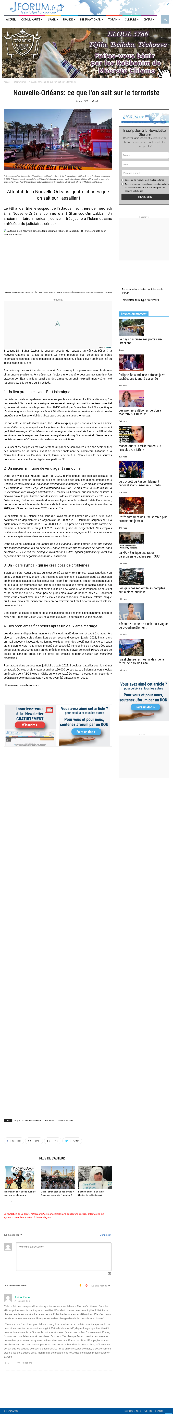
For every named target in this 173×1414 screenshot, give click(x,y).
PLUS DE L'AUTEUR (52, 1158)
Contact (159, 1410)
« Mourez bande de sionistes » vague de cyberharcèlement (143, 626)
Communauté (30, 19)
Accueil (11, 19)
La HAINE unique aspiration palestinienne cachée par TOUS (139, 554)
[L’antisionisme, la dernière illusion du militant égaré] (95, 1177)
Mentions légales (133, 1410)
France (67, 19)
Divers (148, 19)
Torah (112, 19)
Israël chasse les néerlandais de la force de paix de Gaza (141, 661)
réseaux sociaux (65, 1120)
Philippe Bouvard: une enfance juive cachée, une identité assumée (142, 377)
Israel (51, 19)
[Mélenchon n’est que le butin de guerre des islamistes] (20, 1177)
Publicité (148, 1410)
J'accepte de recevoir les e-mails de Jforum (144, 180)
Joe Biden (49, 1120)
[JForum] (86, 7)
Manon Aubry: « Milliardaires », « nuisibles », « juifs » (140, 448)
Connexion (105, 1234)
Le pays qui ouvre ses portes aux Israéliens (140, 341)
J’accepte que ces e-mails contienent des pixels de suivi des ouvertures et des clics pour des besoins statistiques (147, 187)
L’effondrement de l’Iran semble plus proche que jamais (143, 519)
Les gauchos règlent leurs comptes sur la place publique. (142, 590)
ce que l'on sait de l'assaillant (27, 1120)
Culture (130, 19)
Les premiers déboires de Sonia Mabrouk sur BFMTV (140, 412)
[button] (165, 19)
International (90, 19)
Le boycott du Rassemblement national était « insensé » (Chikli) (140, 483)
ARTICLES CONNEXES (20, 1158)
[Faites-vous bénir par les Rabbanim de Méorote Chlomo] (86, 53)
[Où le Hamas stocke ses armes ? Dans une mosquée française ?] (58, 1177)
